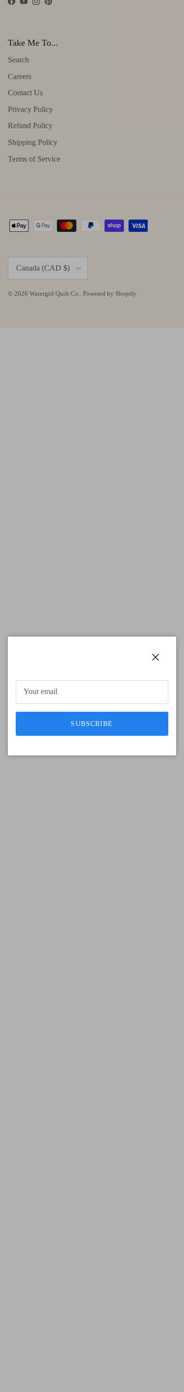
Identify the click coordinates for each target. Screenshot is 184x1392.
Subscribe (92, 723)
